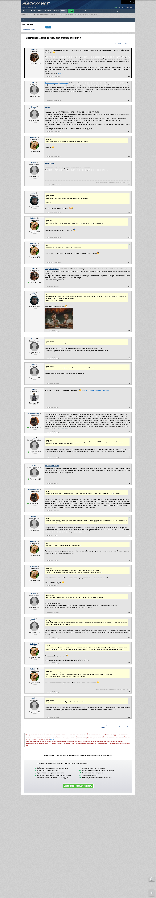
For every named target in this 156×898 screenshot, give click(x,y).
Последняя (127, 43)
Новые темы (79, 11)
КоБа (33, 389)
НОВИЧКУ (56, 11)
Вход (132, 2)
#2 (129, 100)
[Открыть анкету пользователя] (34, 61)
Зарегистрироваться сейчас (77, 785)
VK (124, 7)
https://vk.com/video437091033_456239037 (95, 390)
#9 (129, 286)
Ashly (33, 193)
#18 (129, 535)
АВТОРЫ (39, 11)
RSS (132, 7)
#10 (129, 331)
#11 (129, 358)
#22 (129, 638)
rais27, (47, 107)
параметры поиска (28, 29)
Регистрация (126, 2)
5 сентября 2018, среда (52, 286)
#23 (129, 663)
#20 (129, 585)
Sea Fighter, (49, 163)
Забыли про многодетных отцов (56, 83)
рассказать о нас (32, 7)
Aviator (33, 49)
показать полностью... (66, 429)
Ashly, (47, 269)
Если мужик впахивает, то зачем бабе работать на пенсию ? (79, 14)
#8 (129, 262)
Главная (23, 14)
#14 (129, 432)
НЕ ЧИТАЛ (48, 11)
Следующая (117, 43)
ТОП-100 (63, 11)
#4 (129, 156)
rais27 (33, 82)
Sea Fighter (33, 137)
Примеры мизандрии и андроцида (47, 14)
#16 (129, 483)
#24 (129, 692)
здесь (52, 740)
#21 (129, 612)
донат (115, 7)
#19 (129, 560)
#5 (129, 185)
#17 (129, 510)
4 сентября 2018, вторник (53, 76)
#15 (129, 457)
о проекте (24, 7)
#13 (129, 407)
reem (33, 438)
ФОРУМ (71, 11)
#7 (129, 237)
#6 (129, 212)
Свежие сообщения (90, 11)
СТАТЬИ (32, 11)
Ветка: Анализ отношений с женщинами (110, 11)
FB (120, 7)
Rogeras (33, 107)
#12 (129, 383)
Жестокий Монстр (33, 413)
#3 (129, 131)
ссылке (60, 73)
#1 (129, 76)
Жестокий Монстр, (52, 466)
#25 (129, 717)
